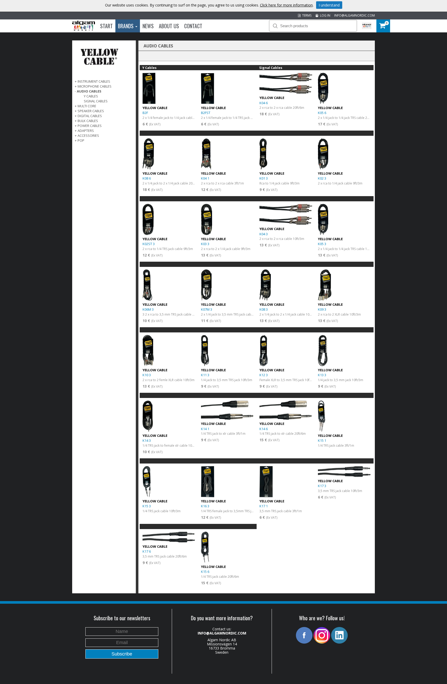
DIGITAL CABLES (90, 115)
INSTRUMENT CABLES (94, 81)
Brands (126, 26)
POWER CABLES (90, 125)
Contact (193, 26)
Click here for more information (286, 5)
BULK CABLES (88, 120)
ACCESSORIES (88, 135)
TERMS (306, 15)
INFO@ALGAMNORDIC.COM (354, 15)
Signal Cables (96, 101)
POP (81, 140)
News (148, 26)
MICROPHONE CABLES (94, 86)
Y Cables (91, 96)
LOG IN (324, 15)
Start (106, 26)
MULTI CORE (87, 106)
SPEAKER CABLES (91, 111)
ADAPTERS (86, 130)
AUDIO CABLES (89, 91)
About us (169, 26)
